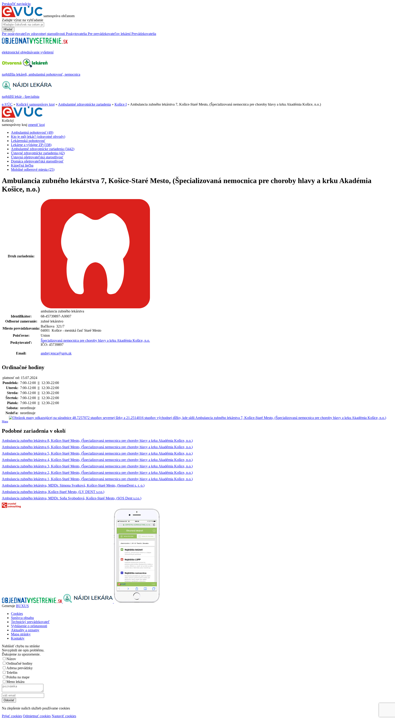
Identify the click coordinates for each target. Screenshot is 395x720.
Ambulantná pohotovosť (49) (32, 132)
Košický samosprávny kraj (35, 104)
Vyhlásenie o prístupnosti (29, 626)
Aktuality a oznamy (25, 630)
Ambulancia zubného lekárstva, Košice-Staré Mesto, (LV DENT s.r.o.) (53, 492)
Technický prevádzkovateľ (30, 622)
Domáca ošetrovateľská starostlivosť (37, 161)
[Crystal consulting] (11, 507)
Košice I (121, 104)
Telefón (11, 673)
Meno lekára (15, 682)
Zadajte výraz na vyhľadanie (22, 20)
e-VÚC (7, 104)
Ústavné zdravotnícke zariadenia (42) (38, 153)
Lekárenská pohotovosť (28, 141)
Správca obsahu (22, 618)
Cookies (17, 614)
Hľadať (8, 29)
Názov (11, 659)
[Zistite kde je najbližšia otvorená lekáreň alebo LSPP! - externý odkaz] (137, 602)
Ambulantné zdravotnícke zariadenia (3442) (42, 149)
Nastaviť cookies (64, 716)
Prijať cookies (12, 716)
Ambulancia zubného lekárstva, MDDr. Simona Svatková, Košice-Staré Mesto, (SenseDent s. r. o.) (73, 485)
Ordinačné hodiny (19, 663)
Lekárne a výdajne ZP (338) (31, 145)
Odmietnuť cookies (37, 716)
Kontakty (17, 638)
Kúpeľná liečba (22, 165)
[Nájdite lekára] (88, 602)
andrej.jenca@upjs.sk (56, 353)
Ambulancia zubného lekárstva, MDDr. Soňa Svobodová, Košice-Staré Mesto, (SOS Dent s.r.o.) (71, 498)
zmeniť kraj (36, 125)
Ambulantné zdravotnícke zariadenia (84, 104)
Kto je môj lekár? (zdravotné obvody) (38, 137)
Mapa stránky (21, 634)
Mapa (5, 421)
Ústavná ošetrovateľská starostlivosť (37, 157)
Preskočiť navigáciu (16, 4)
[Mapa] (197, 418)
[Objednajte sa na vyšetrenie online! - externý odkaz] (32, 602)
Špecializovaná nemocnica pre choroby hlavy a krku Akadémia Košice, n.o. (95, 340)
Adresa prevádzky (19, 668)
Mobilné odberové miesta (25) (32, 169)
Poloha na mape (17, 677)
